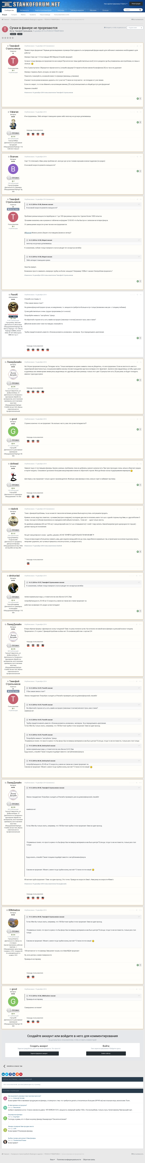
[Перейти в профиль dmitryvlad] (13, 588)
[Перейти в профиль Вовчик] (13, 169)
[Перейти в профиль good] (13, 431)
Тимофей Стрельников (23, 31)
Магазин (93, 10)
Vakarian (14, 112)
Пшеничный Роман (19, 1140)
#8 (140, 464)
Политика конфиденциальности (69, 1160)
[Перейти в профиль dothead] (13, 476)
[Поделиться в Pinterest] (20, 1074)
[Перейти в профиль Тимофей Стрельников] (5, 29)
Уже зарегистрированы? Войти (115, 4)
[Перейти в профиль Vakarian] (13, 124)
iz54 (14, 1128)
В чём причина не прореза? (17, 1105)
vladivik (14, 508)
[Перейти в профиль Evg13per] (5, 1118)
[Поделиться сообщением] (137, 46)
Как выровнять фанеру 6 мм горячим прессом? (24, 1096)
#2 (140, 112)
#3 (140, 157)
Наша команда (45, 15)
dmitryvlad (14, 575)
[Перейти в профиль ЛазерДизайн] (13, 374)
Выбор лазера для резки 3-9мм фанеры (22, 1138)
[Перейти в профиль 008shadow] (13, 922)
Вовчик (14, 156)
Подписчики (133, 27)
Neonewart (17, 1107)
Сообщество (9, 10)
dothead (14, 463)
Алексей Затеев (18, 1098)
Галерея (14, 15)
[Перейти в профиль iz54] (5, 1130)
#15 (140, 989)
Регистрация (136, 4)
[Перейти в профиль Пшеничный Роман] (5, 1142)
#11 (140, 624)
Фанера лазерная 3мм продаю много (21, 1126)
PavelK (14, 294)
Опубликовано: (35, 46)
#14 (140, 910)
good (14, 419)
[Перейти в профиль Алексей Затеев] (5, 1098)
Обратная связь (89, 1160)
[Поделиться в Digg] (13, 1074)
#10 (140, 576)
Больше (106, 10)
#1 (140, 46)
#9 (140, 509)
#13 (140, 783)
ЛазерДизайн (14, 362)
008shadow (14, 910)
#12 (140, 681)
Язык (52, 1160)
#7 (140, 419)
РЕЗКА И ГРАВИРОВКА (55, 31)
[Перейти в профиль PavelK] (13, 307)
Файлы (23, 15)
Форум (4, 15)
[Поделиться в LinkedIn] (3, 1074)
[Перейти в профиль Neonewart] (5, 1108)
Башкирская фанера (15, 1114)
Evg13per (16, 1117)
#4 (140, 199)
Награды (61, 10)
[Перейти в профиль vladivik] (13, 521)
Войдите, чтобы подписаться (116, 27)
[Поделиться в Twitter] (6, 1074)
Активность (24, 10)
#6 (140, 362)
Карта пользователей (43, 10)
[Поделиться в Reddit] (17, 1074)
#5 (140, 294)
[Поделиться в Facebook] (10, 1074)
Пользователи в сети (61, 15)
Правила (33, 15)
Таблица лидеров (77, 10)
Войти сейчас (106, 1053)
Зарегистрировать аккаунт (38, 1053)
